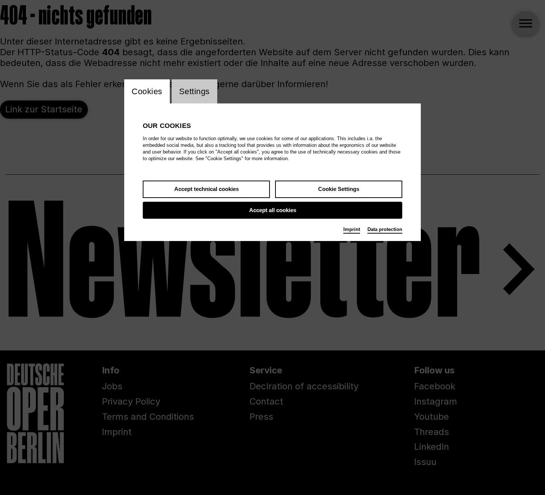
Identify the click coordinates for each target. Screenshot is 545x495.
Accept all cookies (272, 210)
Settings (194, 91)
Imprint (351, 229)
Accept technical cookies (206, 189)
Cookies (147, 91)
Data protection (384, 229)
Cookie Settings (338, 189)
